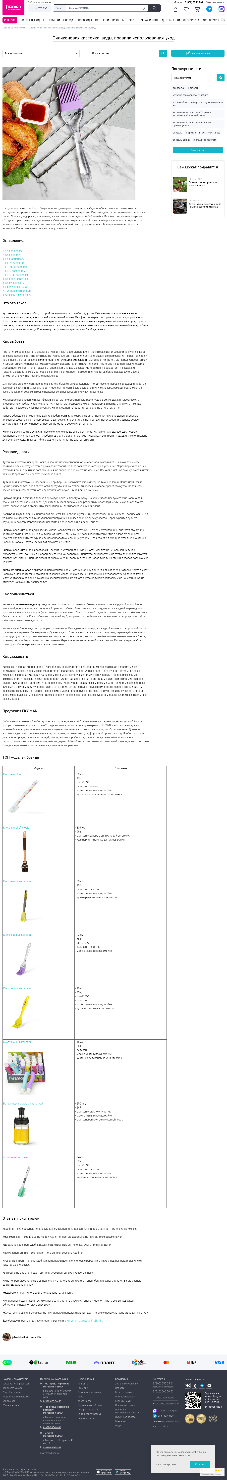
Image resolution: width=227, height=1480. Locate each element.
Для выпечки (171, 20)
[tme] (202, 1386)
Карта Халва (85, 1401)
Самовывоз (8, 1401)
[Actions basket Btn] (197, 9)
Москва (178, 2)
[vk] (188, 1386)
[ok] (195, 1386)
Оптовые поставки (125, 1396)
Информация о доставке (15, 1396)
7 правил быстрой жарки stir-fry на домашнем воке (198, 104)
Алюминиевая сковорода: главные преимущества (192, 124)
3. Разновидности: (13, 258)
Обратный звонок (165, 1397)
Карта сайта (160, 1426)
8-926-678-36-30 (52, 1401)
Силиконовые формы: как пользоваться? (203, 183)
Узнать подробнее (166, 1464)
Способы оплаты (11, 1392)
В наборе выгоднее (32, 20)
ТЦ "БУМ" (48, 1433)
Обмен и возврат (11, 1405)
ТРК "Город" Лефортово (56, 1383)
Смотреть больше (49, 1453)
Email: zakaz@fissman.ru (166, 1403)
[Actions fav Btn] (186, 9)
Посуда (68, 20)
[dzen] (209, 1386)
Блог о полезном (124, 1392)
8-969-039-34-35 (52, 1447)
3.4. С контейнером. (16, 274)
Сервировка (191, 20)
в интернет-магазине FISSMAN (83, 1320)
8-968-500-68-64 (52, 1427)
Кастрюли (102, 20)
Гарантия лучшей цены (90, 1405)
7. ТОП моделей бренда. (17, 290)
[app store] (104, 1474)
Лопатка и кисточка (15, 1157)
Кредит (81, 1396)
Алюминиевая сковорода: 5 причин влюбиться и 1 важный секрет (192, 114)
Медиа (118, 1425)
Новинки (54, 20)
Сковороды (84, 20)
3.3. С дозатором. (15, 270)
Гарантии (83, 1388)
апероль (177, 132)
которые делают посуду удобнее (190, 95)
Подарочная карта (88, 1409)
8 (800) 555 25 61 (194, 2)
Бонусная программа (89, 1392)
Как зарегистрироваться (16, 1383)
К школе (9, 20)
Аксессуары (211, 20)
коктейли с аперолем (204, 139)
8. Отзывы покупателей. (17, 294)
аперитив (190, 132)
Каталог (41, 8)
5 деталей (193, 88)
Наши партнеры (86, 1418)
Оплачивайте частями (90, 1414)
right (223, 19)
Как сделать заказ (12, 1388)
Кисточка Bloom (13, 774)
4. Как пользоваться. (15, 278)
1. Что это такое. (12, 250)
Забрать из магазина (39, 2)
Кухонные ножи (123, 20)
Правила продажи (125, 1405)
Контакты (83, 1383)
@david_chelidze (19, 1337)
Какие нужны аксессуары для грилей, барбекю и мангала (205, 205)
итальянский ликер (209, 132)
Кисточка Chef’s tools (16, 827)
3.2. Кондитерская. (15, 266)
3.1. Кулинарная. (14, 262)
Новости (119, 1388)
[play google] (123, 1474)
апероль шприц (181, 139)
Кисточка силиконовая (17, 881)
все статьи (178, 88)
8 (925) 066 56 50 (163, 1391)
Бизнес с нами (123, 1401)
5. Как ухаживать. (13, 282)
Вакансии (120, 1421)
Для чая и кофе (148, 20)
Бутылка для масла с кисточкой (23, 1103)
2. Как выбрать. (12, 254)
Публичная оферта (125, 1417)
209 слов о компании (126, 1383)
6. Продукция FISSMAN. (16, 286)
